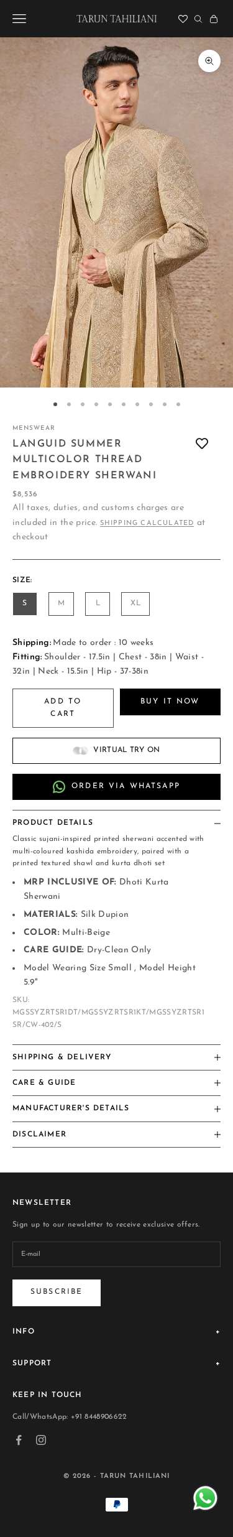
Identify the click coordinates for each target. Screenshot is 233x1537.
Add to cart (62, 708)
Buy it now (170, 701)
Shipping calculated (147, 523)
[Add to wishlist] (202, 444)
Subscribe (56, 1292)
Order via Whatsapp (125, 786)
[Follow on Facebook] (18, 1440)
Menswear (33, 428)
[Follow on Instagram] (41, 1440)
